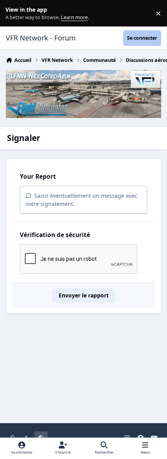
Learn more (15, 13)
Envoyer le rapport (84, 295)
